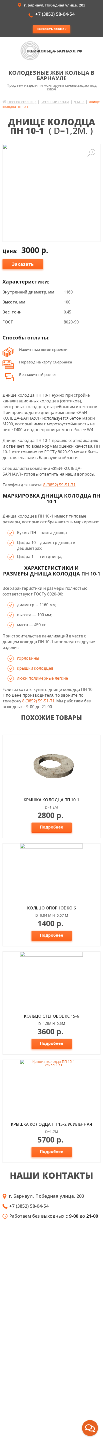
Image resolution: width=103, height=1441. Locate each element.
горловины (28, 658)
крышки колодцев (35, 668)
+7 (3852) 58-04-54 (54, 14)
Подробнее (51, 827)
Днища (79, 101)
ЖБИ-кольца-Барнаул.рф (54, 51)
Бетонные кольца (55, 101)
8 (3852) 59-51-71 (59, 485)
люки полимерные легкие (42, 678)
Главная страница (22, 101)
